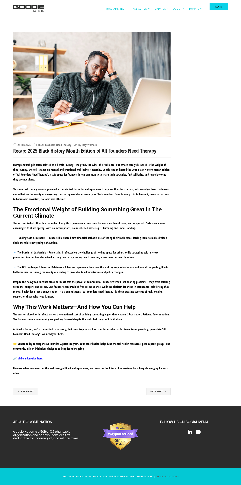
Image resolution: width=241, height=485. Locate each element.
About (177, 8)
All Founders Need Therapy (56, 145)
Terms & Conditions (167, 476)
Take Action (139, 8)
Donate (194, 8)
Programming (114, 8)
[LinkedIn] (189, 432)
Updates (160, 8)
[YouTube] (198, 432)
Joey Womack (89, 145)
